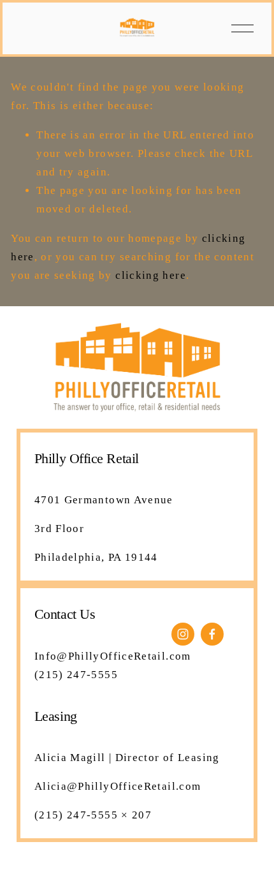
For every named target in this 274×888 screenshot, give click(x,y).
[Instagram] (182, 634)
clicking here (150, 275)
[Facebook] (212, 634)
